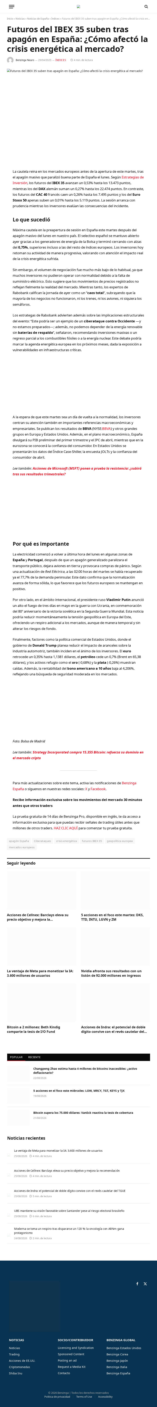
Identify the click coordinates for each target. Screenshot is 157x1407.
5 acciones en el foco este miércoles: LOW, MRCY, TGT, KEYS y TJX (78, 1091)
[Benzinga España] (78, 6)
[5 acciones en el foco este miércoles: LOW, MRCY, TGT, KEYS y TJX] (18, 1096)
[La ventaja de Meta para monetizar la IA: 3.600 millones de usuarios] (41, 946)
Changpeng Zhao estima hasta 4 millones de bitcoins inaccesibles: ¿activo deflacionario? (85, 1071)
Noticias (20, 18)
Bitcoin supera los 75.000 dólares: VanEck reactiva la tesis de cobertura (83, 1113)
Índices (55, 18)
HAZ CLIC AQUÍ (66, 828)
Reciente (34, 1057)
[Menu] (11, 6)
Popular (16, 1057)
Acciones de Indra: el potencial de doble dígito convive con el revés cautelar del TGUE (113, 1029)
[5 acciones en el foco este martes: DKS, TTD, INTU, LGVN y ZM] (115, 890)
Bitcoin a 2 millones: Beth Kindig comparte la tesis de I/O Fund (33, 1029)
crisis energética (66, 841)
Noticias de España (38, 18)
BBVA (106, 428)
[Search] (146, 6)
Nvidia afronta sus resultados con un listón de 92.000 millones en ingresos (111, 973)
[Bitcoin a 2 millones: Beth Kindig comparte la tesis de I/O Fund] (41, 1002)
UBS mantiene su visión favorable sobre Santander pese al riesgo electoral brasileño (69, 1211)
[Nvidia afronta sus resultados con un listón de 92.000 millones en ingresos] (115, 946)
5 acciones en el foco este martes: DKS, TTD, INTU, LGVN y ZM (112, 917)
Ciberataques (42, 841)
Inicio (10, 18)
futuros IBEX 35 (92, 841)
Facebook (98, 788)
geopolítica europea (120, 841)
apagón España (19, 841)
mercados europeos (22, 847)
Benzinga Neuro (25, 60)
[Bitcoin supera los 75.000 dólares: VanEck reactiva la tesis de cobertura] (18, 1118)
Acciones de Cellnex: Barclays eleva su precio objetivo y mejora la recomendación (37, 917)
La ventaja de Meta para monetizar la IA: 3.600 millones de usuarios (40, 973)
